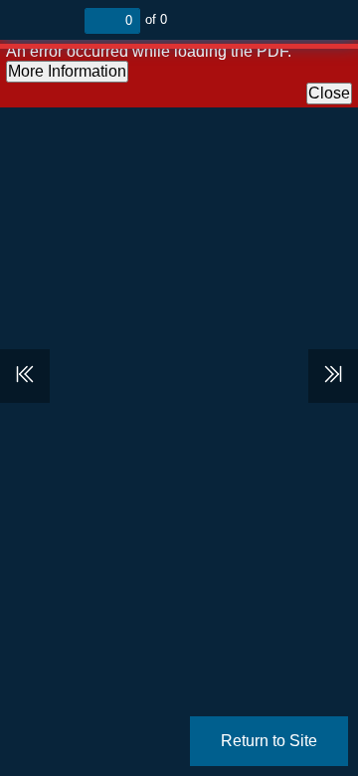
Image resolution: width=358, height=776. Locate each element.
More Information (67, 71)
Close (329, 93)
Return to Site (269, 740)
